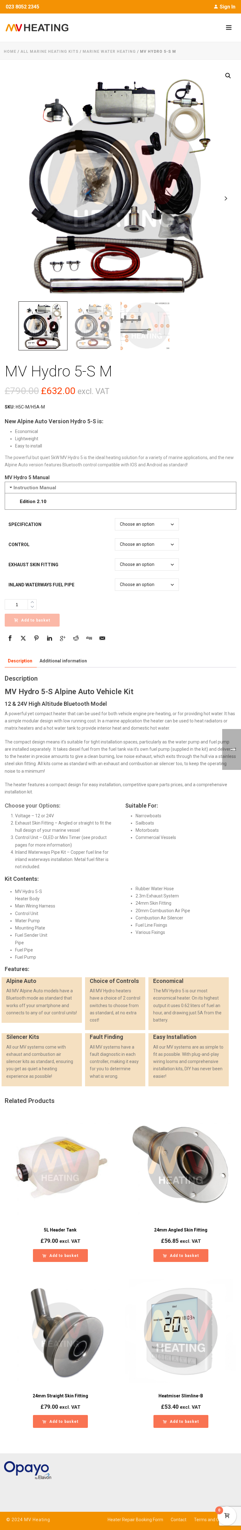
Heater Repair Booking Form (135, 1519)
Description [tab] (20, 660)
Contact (178, 1519)
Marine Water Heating (109, 51)
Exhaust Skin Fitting (33, 564)
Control (18, 544)
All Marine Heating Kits (49, 51)
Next (226, 198)
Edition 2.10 (33, 501)
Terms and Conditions (215, 1519)
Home (10, 51)
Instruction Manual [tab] (34, 488)
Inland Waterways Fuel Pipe (41, 584)
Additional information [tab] (63, 660)
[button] (228, 75)
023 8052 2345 (22, 7)
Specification (24, 524)
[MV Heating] (34, 28)
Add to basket (35, 620)
